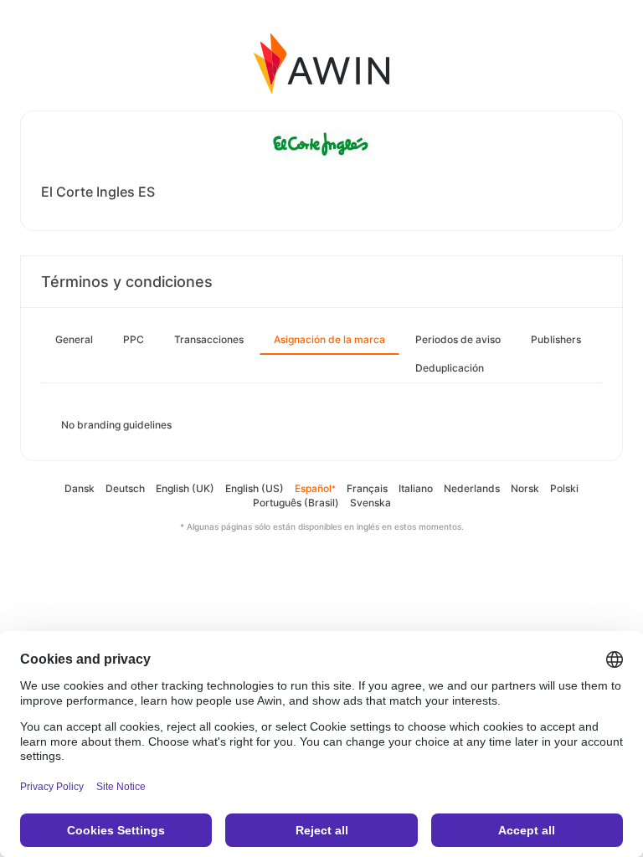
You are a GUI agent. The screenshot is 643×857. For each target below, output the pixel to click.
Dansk (79, 488)
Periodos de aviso (458, 339)
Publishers (556, 339)
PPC (133, 339)
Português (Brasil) (296, 502)
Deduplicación (449, 368)
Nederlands (472, 488)
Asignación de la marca (329, 339)
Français (367, 488)
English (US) (254, 488)
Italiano (416, 488)
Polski (564, 488)
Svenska (370, 502)
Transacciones (209, 339)
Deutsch (125, 488)
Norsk (525, 488)
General (74, 339)
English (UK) (185, 488)
